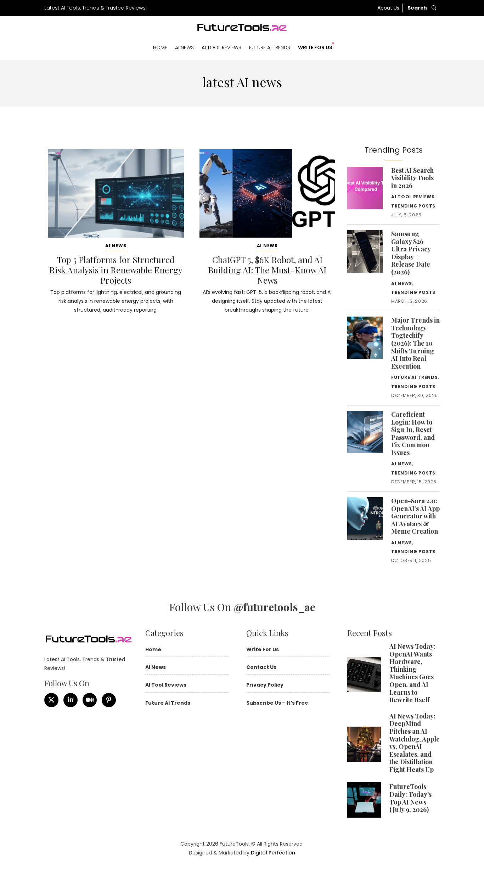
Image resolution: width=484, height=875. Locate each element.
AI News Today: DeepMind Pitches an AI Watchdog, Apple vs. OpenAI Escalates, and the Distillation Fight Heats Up (414, 743)
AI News (184, 47)
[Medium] (90, 700)
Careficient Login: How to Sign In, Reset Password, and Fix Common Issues (413, 433)
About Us (388, 7)
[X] (51, 700)
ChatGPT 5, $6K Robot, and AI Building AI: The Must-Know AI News (267, 270)
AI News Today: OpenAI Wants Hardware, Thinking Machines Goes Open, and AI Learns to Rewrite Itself (412, 673)
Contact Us (261, 667)
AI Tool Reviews (221, 47)
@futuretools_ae (274, 607)
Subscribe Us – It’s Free (277, 702)
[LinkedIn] (70, 700)
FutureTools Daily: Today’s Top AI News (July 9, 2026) (410, 798)
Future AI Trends (269, 47)
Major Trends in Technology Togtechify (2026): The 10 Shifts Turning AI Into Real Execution (415, 343)
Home (160, 47)
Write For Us (315, 47)
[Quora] (109, 700)
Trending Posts (413, 206)
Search (417, 7)
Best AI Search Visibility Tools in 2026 (412, 178)
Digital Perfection (273, 852)
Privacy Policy (264, 684)
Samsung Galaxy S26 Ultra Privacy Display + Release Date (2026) (410, 252)
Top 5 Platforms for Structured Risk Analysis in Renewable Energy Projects (115, 270)
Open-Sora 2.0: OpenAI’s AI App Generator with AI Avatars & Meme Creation (415, 515)
